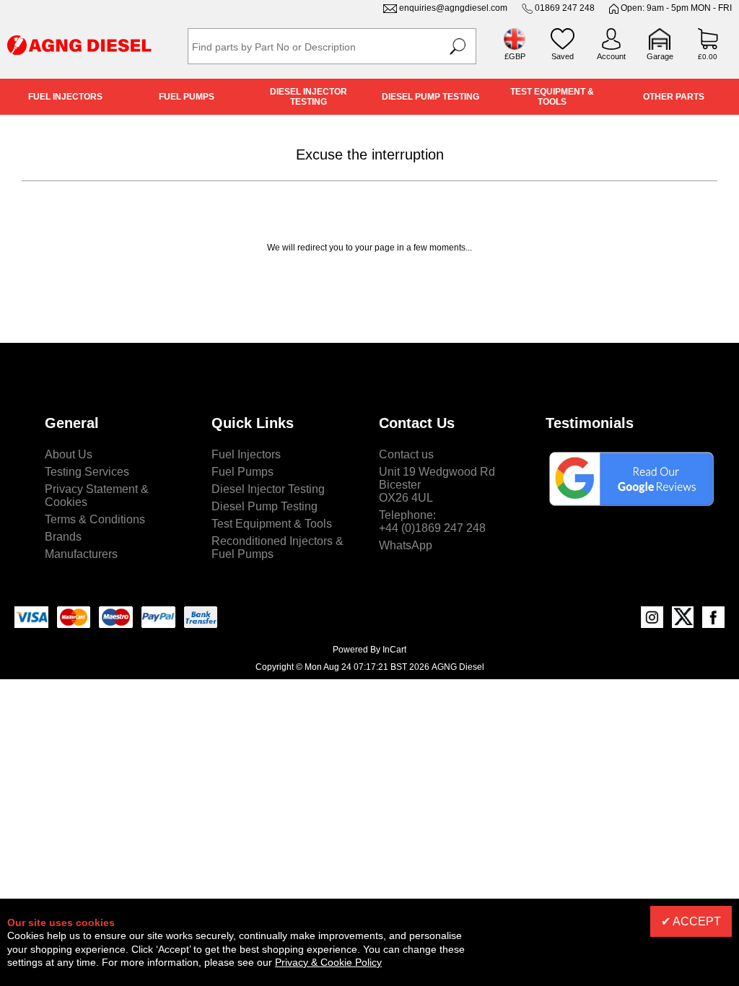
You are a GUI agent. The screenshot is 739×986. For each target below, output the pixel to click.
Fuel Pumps (186, 97)
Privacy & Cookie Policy (328, 962)
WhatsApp (405, 545)
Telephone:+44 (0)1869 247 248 (432, 521)
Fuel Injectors (65, 97)
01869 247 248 (565, 8)
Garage (660, 56)
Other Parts (673, 97)
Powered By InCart (369, 650)
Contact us (406, 454)
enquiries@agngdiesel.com (453, 8)
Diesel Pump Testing (430, 97)
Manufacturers (81, 554)
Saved (562, 56)
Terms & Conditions (95, 519)
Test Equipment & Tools (552, 97)
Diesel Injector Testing (308, 97)
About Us (68, 454)
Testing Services (87, 472)
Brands (63, 537)
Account (611, 56)
